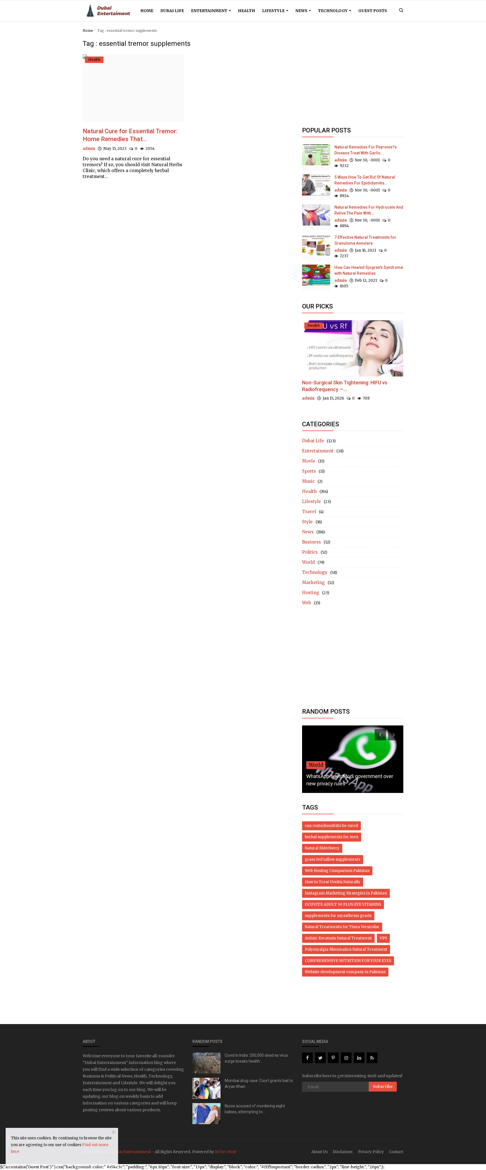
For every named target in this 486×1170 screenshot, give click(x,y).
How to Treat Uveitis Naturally (332, 882)
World (308, 562)
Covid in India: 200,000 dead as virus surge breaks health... (256, 1058)
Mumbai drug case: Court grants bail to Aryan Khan (259, 1083)
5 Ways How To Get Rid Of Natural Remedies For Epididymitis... (364, 180)
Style (307, 521)
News (301, 10)
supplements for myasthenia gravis (338, 915)
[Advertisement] (353, 79)
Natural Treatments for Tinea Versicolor (342, 927)
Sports (309, 471)
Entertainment (209, 10)
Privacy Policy (371, 1151)
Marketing (313, 582)
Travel (309, 511)
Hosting (310, 592)
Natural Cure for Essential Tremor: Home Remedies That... (130, 135)
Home (146, 10)
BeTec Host (225, 1151)
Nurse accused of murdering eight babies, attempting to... (255, 1109)
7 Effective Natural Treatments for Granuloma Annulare (365, 240)
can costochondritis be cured (331, 825)
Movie (308, 461)
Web (306, 602)
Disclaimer (343, 1151)
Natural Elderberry (322, 848)
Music (308, 481)
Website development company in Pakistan (345, 972)
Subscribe (383, 1086)
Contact (396, 1151)
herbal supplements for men (331, 837)
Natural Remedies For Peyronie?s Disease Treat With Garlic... (365, 150)
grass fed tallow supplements (332, 859)
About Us (319, 1151)
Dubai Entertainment (131, 1151)
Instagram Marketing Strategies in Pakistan (346, 893)
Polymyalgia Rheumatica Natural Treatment (346, 949)
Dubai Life (172, 10)
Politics (310, 552)
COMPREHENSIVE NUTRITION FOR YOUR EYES (348, 960)
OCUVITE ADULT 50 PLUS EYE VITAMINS (343, 904)
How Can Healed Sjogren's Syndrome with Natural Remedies (368, 270)
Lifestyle (273, 10)
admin (89, 148)
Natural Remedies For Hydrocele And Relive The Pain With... (368, 210)
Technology (333, 10)
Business (311, 542)
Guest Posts (372, 10)
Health (246, 10)
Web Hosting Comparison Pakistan (337, 870)
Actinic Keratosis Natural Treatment (338, 938)
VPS (383, 938)
